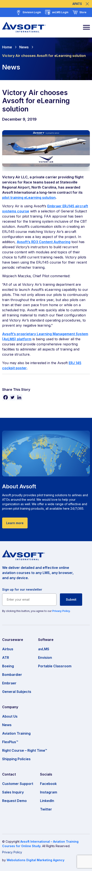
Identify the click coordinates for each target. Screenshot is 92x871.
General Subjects (16, 691)
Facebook (48, 784)
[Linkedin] (19, 397)
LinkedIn (47, 801)
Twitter (46, 809)
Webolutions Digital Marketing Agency (35, 860)
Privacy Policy (61, 611)
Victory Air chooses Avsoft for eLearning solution (44, 55)
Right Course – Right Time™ (24, 750)
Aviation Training (16, 733)
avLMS (43, 649)
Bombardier (12, 674)
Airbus (7, 649)
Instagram (48, 792)
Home (7, 47)
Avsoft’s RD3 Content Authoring (43, 242)
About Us (10, 716)
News (24, 47)
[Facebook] (6, 397)
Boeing (8, 666)
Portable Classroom (54, 666)
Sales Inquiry (13, 792)
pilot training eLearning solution (29, 197)
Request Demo (14, 801)
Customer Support (17, 784)
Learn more (15, 523)
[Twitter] (12, 397)
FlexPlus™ (10, 742)
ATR (5, 657)
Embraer (9, 683)
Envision (45, 657)
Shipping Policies (16, 759)
